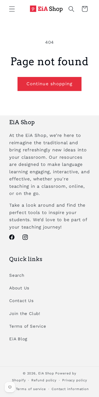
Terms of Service (27, 326)
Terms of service (31, 389)
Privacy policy (74, 380)
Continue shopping (49, 83)
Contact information (70, 389)
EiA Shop (46, 373)
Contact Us (21, 300)
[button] (11, 8)
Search (16, 275)
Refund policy (43, 380)
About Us (19, 287)
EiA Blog (18, 338)
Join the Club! (24, 313)
